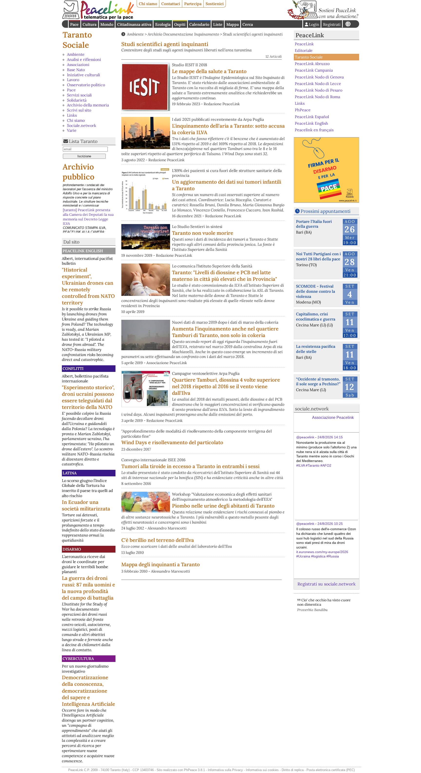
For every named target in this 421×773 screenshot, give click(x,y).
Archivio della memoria (88, 105)
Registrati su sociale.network (326, 584)
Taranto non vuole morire (202, 233)
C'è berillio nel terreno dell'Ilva (157, 540)
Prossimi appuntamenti (325, 211)
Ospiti (179, 24)
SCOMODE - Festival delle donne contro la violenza (315, 291)
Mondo (106, 24)
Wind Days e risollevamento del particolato (172, 442)
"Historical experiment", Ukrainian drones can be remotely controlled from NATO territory (88, 286)
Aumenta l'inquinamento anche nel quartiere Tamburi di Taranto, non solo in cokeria (225, 332)
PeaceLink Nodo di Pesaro (318, 90)
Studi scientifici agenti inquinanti (253, 34)
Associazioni (78, 64)
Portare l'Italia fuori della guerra (314, 224)
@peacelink (305, 437)
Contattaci (170, 3)
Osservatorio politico (86, 84)
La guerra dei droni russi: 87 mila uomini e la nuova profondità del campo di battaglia (88, 588)
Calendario (199, 24)
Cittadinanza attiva (134, 24)
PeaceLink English (83, 250)
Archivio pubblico (78, 172)
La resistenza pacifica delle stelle (315, 349)
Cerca (247, 24)
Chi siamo (148, 3)
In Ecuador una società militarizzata (86, 505)
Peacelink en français (314, 129)
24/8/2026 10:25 (330, 524)
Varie (72, 130)
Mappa (232, 24)
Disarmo (72, 549)
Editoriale (304, 50)
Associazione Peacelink (333, 417)
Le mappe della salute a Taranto (209, 71)
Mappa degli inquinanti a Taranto (160, 564)
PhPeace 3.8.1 (194, 770)
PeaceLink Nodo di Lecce (318, 83)
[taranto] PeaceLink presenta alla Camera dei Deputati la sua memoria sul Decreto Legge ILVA (88, 193)
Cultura (89, 24)
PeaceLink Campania (314, 70)
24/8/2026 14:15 (330, 437)
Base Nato (76, 69)
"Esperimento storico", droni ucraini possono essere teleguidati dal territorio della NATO (88, 397)
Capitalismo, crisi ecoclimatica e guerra (315, 316)
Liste (217, 24)
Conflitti (73, 368)
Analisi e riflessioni (84, 59)
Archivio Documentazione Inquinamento (183, 34)
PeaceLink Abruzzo (312, 63)
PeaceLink (310, 35)
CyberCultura (78, 658)
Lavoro (73, 79)
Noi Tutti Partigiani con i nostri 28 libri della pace (318, 256)
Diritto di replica (293, 770)
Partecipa (192, 3)
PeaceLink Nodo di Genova (319, 76)
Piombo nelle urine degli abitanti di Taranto (223, 505)
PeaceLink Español (312, 116)
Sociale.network (81, 125)
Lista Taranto (83, 141)
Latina (70, 473)
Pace (74, 24)
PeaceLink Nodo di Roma (317, 96)
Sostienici (215, 3)
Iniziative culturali (83, 74)
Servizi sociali (79, 95)
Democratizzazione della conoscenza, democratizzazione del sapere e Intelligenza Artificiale (88, 690)
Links (72, 115)
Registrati (332, 24)
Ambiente (76, 54)
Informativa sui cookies (262, 770)
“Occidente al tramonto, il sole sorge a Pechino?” (318, 381)
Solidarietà (76, 100)
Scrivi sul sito (79, 110)
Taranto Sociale (77, 40)
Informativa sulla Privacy (225, 770)
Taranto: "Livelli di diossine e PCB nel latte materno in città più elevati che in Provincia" (224, 275)
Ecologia (163, 24)
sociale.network (312, 409)
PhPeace (303, 109)
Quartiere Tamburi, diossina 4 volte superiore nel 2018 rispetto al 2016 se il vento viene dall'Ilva (226, 386)
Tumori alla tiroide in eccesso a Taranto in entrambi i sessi (190, 466)
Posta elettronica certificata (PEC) (330, 770)
